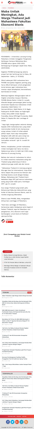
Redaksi (19, 416)
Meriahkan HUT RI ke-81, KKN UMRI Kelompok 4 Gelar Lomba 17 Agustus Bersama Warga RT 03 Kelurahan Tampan (15, 320)
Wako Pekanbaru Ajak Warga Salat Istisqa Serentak (17, 295)
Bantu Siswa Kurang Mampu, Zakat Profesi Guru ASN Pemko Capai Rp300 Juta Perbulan (16, 257)
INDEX (29, 292)
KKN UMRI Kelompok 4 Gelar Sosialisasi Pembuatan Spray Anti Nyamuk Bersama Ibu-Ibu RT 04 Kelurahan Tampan (16, 312)
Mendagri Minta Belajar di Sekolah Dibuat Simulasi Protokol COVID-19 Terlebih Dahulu (17, 268)
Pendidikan (11, 8)
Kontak (24, 416)
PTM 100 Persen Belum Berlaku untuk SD (17, 262)
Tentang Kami (11, 416)
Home (4, 8)
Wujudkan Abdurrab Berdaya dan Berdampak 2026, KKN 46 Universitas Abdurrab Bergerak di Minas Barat (17, 303)
